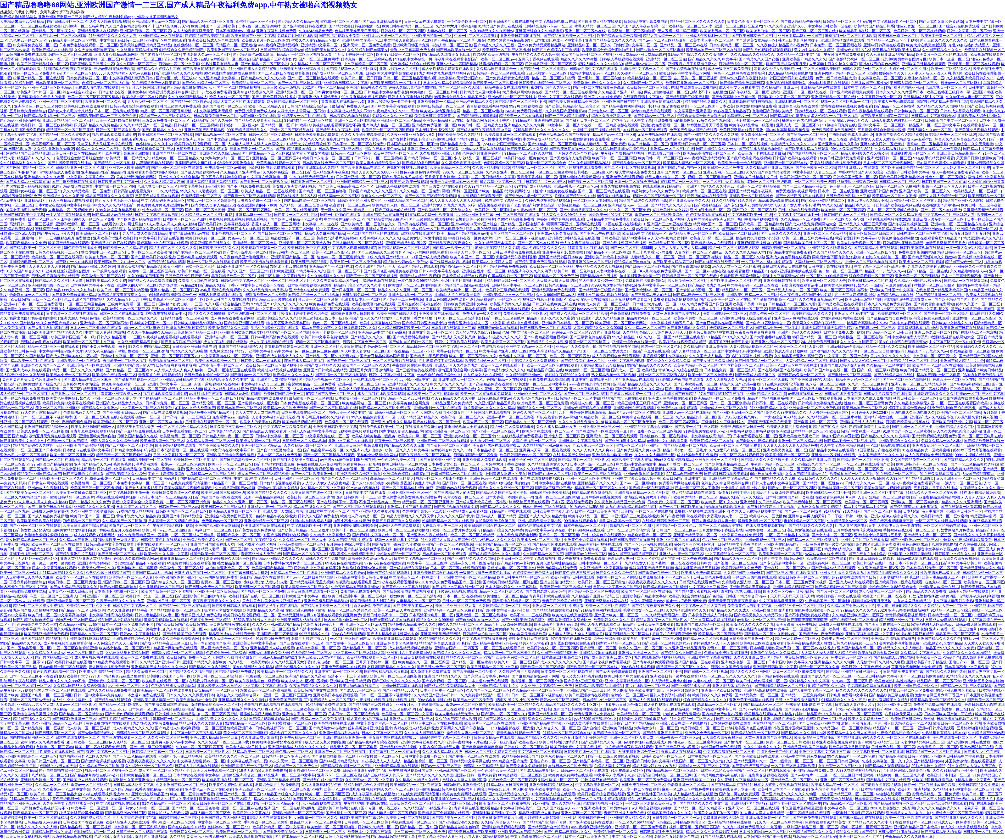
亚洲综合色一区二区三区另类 (38, 106)
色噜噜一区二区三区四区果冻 (152, 271)
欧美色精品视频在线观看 (302, 422)
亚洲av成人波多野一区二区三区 (938, 219)
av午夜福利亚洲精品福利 (278, 45)
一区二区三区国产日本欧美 (712, 106)
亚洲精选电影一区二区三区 (31, 262)
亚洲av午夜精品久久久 (474, 101)
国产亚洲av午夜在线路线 (600, 233)
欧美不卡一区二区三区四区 (614, 158)
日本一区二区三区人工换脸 (50, 219)
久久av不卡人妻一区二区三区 (969, 97)
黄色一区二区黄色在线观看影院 (740, 73)
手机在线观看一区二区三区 (375, 379)
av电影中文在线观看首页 (667, 441)
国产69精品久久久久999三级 (745, 229)
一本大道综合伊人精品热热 (783, 417)
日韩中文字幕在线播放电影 (157, 214)
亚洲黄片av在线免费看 (602, 97)
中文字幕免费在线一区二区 (35, 45)
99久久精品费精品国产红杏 (311, 177)
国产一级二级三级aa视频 (877, 370)
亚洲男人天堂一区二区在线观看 (545, 450)
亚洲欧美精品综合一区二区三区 (68, 120)
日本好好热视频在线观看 (509, 309)
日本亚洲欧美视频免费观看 (852, 92)
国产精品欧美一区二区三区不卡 (35, 247)
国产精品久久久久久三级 (494, 45)
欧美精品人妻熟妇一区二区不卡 (689, 163)
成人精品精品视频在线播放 (790, 73)
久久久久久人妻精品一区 (654, 455)
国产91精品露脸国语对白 (296, 149)
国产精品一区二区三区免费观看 (385, 408)
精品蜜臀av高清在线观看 (778, 200)
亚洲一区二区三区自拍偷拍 (161, 422)
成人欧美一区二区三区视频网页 (432, 393)
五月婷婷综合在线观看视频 (489, 412)
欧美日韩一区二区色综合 (574, 271)
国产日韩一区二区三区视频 (647, 266)
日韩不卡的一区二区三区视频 (378, 158)
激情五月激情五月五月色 (970, 233)
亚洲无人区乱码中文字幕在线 (312, 431)
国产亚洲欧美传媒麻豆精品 (74, 295)
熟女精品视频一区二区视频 (972, 351)
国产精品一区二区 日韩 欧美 (284, 125)
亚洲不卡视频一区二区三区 (334, 332)
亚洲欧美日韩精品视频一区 (958, 153)
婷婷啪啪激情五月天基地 (869, 426)
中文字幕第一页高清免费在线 (287, 426)
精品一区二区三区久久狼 (744, 257)
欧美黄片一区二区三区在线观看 (942, 54)
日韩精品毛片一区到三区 (546, 182)
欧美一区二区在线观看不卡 (502, 365)
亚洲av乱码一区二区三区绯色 (362, 384)
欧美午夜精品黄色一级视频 (751, 125)
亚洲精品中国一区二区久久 (589, 45)
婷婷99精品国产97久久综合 (861, 172)
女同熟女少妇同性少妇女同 (443, 412)
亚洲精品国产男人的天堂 (134, 365)
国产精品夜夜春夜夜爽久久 (450, 243)
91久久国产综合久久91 (24, 271)
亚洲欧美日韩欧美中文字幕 (606, 257)
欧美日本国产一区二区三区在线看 (713, 50)
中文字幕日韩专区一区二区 (895, 21)
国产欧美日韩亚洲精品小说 (901, 177)
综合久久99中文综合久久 (786, 412)
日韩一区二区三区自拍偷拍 (118, 130)
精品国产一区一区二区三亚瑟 (70, 130)
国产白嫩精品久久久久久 (162, 130)
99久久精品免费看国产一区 (373, 417)
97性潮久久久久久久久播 (613, 229)
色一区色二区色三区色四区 (317, 351)
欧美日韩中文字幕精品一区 (644, 233)
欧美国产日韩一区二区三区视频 (587, 54)
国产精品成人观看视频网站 (761, 149)
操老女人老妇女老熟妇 (310, 153)
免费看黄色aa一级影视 (230, 417)
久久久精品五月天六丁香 (895, 149)
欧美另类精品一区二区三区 (395, 153)
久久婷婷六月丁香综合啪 (456, 26)
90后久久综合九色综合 (715, 120)
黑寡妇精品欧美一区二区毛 (233, 276)
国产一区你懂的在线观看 (340, 214)
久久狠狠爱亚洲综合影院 (440, 153)
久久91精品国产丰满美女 (367, 50)
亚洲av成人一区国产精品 (456, 64)
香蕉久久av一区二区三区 (382, 196)
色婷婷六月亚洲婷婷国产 (482, 153)
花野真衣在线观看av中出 (801, 285)
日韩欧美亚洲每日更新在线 (187, 276)
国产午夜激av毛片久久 (55, 233)
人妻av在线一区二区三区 (447, 31)
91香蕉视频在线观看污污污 (480, 196)
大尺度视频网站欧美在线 (522, 92)
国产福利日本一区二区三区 (588, 120)
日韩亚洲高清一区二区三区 (396, 412)
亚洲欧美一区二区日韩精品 (917, 276)
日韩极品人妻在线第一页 (820, 389)
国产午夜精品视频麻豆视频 (546, 337)
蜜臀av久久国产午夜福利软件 (743, 78)
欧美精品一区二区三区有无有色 (630, 422)
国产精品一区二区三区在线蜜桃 (570, 92)
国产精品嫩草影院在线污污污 (191, 87)
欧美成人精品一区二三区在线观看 (269, 191)
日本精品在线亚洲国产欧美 (422, 233)
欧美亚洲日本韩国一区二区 (39, 92)
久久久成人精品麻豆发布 (164, 182)
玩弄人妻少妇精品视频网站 (116, 54)
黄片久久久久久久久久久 (890, 356)
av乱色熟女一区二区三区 (547, 73)
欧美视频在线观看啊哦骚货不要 (334, 125)
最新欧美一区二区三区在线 (954, 379)
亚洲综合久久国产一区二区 (42, 365)
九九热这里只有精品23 (177, 285)
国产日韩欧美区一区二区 (67, 21)
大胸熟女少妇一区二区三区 (227, 158)
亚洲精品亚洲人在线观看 (97, 31)
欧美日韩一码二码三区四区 (660, 158)
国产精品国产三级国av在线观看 (463, 285)
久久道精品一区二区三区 (146, 389)
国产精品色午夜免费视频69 (505, 266)
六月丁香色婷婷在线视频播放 (582, 412)
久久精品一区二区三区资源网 (303, 205)
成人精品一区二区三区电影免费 (437, 229)
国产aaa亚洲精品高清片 (382, 21)
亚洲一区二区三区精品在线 (292, 130)
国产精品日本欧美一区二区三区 (569, 35)
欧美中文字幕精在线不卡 (380, 323)
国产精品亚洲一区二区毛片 (777, 328)
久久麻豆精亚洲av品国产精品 (890, 54)
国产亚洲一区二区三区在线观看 (177, 167)
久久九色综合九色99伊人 (533, 398)
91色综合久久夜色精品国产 (182, 50)
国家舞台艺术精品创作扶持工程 (942, 101)
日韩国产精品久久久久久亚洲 (373, 191)
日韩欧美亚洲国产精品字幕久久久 (297, 271)
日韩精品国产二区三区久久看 (792, 304)
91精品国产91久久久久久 (727, 337)
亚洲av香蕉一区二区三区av (576, 186)
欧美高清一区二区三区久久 (462, 417)
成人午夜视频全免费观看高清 (955, 172)
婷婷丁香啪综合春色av (906, 408)
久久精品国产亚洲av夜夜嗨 (705, 346)
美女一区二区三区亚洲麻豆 (57, 408)
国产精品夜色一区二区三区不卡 (520, 101)
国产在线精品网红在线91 (894, 375)
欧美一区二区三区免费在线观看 (552, 365)
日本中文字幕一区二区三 (864, 87)
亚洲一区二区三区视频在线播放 (871, 262)
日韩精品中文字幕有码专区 (933, 116)
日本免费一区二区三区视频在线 (835, 45)
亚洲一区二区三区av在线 (585, 31)
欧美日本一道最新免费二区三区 (148, 149)
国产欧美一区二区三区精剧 (495, 83)
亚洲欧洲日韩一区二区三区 (889, 158)
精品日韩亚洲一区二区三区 (959, 252)
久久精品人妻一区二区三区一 (210, 441)
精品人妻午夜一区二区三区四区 (211, 398)
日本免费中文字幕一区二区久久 (235, 426)
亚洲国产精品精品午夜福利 (750, 191)
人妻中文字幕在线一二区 (616, 271)
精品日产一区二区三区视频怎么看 (304, 54)
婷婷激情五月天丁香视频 (707, 125)
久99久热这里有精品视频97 (509, 40)
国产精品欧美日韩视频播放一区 (354, 26)
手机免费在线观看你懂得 (549, 379)
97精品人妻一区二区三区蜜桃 (73, 40)
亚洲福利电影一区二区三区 (796, 101)
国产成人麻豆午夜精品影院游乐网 (483, 130)
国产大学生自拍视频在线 (48, 328)
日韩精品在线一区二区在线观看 (820, 111)
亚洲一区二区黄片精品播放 (758, 186)
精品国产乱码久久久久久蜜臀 (109, 196)
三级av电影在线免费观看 (114, 68)
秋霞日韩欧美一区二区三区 (915, 398)
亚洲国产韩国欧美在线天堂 (769, 422)
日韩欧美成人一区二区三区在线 (93, 139)
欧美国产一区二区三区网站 (959, 412)
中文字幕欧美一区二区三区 (366, 64)
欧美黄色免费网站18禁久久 (846, 285)
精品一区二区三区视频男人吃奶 (734, 247)
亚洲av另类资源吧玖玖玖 (760, 205)
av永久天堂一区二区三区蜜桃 (736, 266)
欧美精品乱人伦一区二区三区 (396, 205)
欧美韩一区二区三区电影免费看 (735, 445)
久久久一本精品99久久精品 (149, 332)
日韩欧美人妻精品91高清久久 (198, 323)
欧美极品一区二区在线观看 (144, 97)
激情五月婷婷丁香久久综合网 (304, 313)
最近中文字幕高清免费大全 (412, 50)
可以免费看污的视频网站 (674, 120)
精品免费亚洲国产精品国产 (211, 412)
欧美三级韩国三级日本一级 (948, 92)
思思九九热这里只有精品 (186, 328)
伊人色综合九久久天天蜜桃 (971, 144)
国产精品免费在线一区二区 (583, 361)
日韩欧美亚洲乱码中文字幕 (848, 196)
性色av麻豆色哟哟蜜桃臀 (420, 172)
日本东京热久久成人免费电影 (867, 398)
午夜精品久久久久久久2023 (793, 144)
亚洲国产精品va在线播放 (382, 214)
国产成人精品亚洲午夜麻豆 (327, 172)
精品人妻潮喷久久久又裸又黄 (864, 153)
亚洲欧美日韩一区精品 (435, 101)
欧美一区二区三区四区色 (570, 356)
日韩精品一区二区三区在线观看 (498, 73)
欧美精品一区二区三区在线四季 (57, 257)
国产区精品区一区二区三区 (161, 398)
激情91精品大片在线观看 (651, 111)
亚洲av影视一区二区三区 (399, 68)
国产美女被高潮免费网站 (713, 361)
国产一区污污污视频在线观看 (799, 196)
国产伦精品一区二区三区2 (126, 370)
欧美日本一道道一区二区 (898, 35)
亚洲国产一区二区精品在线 (805, 92)
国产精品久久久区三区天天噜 (862, 224)
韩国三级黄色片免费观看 (180, 106)
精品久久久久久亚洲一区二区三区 (406, 290)
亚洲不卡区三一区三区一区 (601, 426)
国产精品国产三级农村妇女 (274, 59)
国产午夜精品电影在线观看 (870, 111)
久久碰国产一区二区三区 (637, 73)
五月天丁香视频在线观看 (538, 59)
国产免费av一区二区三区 (654, 116)
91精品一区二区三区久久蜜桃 (528, 153)
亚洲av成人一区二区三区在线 (723, 408)
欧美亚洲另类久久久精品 (510, 304)
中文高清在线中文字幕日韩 (232, 450)
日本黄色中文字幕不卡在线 (92, 285)
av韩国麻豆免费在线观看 (26, 54)
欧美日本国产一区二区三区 (472, 257)
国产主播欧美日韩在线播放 (274, 97)
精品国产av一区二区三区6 (614, 134)
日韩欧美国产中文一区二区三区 (951, 120)
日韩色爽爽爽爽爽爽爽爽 (176, 365)
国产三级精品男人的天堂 (651, 295)
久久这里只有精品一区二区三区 (735, 450)
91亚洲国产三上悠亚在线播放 (667, 224)
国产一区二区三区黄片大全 (605, 351)
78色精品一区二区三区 (842, 229)
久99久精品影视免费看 (515, 219)
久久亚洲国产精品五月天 (375, 266)
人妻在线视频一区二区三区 (534, 441)
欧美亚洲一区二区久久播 (105, 101)
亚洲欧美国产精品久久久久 (804, 59)
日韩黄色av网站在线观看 (497, 328)
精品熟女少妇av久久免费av (405, 262)
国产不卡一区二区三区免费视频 (372, 276)
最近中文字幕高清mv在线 (783, 276)
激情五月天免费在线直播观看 (52, 436)
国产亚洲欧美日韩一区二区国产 (738, 412)
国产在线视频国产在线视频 (624, 243)
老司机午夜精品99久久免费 (497, 247)
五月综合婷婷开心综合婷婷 (420, 304)
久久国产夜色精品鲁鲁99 (125, 26)
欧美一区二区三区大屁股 (768, 379)
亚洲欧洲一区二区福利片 (83, 26)
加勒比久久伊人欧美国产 (774, 68)
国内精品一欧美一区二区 (452, 247)
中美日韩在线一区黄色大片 (526, 158)
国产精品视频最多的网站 (619, 346)
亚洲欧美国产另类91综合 (745, 304)
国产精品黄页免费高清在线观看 (540, 262)
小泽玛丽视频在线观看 (154, 163)
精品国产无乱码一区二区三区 (510, 280)
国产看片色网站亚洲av (904, 87)
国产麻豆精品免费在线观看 (138, 431)
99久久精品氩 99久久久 (176, 191)
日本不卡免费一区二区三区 (167, 403)
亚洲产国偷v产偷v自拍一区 (679, 167)
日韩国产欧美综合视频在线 (898, 205)
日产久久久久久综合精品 (179, 177)
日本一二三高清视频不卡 (961, 276)
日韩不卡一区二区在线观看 (774, 403)
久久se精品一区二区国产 (644, 328)
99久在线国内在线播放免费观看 (230, 73)
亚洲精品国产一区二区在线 (331, 266)
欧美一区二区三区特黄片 (589, 342)
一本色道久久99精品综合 (418, 280)
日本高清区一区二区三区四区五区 (176, 299)
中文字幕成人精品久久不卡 (349, 111)
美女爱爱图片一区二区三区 (884, 309)
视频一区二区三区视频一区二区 (846, 101)
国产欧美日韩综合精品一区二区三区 (910, 167)
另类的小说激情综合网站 (377, 455)
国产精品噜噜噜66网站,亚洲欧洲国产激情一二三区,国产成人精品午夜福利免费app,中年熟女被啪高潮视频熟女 (179, 5)
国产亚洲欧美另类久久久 (689, 200)
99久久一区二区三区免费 (463, 172)
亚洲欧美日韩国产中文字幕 (892, 290)
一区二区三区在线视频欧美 (39, 26)
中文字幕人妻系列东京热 (105, 332)
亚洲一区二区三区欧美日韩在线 (336, 346)
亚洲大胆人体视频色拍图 (80, 318)
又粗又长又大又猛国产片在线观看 (105, 144)
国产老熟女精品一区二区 (161, 54)
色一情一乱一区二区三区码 (852, 186)
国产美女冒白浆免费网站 (934, 304)
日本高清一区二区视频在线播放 (71, 313)
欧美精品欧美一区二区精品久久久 (131, 318)
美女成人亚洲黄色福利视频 (294, 186)
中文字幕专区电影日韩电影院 (352, 247)
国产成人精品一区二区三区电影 (338, 73)
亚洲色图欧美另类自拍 (97, 436)
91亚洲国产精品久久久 (768, 408)
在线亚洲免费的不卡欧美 (257, 205)
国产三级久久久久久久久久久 (944, 40)
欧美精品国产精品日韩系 (874, 26)
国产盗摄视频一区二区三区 (816, 422)
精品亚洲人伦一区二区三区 (858, 379)
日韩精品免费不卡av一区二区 (548, 26)
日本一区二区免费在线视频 (116, 111)
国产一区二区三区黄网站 (318, 59)
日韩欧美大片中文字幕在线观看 (391, 73)
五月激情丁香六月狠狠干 (416, 318)
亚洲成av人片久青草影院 (557, 233)
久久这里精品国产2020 (491, 167)
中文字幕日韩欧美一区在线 (830, 26)
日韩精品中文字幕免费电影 (646, 21)
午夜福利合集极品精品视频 (623, 153)
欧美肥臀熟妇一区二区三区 (900, 313)
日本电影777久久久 (360, 328)
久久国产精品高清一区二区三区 (55, 389)
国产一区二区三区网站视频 (300, 83)
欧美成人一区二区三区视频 (921, 262)
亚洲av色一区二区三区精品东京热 (959, 224)
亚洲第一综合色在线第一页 (634, 342)
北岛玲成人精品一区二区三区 (386, 125)
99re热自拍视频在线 (525, 106)
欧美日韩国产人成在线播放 (511, 21)
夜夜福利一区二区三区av (349, 205)
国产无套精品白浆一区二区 (693, 351)
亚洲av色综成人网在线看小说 (449, 299)
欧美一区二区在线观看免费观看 (486, 393)
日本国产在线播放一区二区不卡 (412, 144)
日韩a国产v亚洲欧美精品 (903, 243)
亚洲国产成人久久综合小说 (932, 417)
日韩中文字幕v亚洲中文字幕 (392, 375)
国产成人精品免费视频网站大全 (810, 224)
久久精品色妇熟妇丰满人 (728, 139)
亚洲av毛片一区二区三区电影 (24, 455)
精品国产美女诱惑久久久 (325, 50)
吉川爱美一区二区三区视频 (695, 78)
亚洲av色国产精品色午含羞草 (587, 408)
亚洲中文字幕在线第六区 (592, 379)
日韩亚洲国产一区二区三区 (313, 182)
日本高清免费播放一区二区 (216, 116)
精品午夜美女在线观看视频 (507, 87)
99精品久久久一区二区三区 (98, 149)
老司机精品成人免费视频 (59, 172)
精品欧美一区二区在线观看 (521, 116)
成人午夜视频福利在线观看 (271, 342)
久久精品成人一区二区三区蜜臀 (316, 64)
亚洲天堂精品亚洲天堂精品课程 (640, 54)
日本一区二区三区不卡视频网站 (888, 163)
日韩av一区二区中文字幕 (179, 64)
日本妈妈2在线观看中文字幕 (58, 205)
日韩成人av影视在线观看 (40, 342)
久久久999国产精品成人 (187, 97)
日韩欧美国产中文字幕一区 (120, 182)
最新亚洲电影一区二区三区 (725, 313)
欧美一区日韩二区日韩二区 (871, 233)
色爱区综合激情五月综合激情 (80, 158)
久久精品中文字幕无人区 (914, 403)
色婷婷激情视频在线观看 (706, 214)
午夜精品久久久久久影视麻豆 (599, 266)
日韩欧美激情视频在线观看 (922, 247)
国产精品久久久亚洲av (99, 408)
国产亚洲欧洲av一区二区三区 (649, 290)
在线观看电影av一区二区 (983, 125)
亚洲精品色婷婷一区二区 (571, 229)
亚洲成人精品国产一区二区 (406, 200)
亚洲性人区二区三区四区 (564, 436)
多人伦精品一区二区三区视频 (834, 116)
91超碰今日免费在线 (839, 125)
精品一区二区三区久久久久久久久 (697, 21)
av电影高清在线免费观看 (220, 290)
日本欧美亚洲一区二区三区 (58, 83)
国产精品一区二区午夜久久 (53, 31)
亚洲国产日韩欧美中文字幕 (908, 172)
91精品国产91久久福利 (828, 426)
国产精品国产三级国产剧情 (688, 97)
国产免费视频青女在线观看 (507, 78)
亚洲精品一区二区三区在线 (672, 149)
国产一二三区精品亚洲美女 (567, 116)
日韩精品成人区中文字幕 (480, 92)
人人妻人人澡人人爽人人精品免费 (790, 445)
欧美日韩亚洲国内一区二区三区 (692, 83)
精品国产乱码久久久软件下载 (643, 200)
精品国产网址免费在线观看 (624, 398)
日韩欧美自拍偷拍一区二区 (206, 375)
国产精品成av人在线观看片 (713, 243)
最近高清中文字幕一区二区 (502, 182)
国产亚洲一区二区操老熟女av (264, 182)
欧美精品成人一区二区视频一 (977, 191)
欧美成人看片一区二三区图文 (265, 40)
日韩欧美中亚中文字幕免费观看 (201, 149)
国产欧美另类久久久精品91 (460, 134)
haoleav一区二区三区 (594, 309)
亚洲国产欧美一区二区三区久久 (925, 191)
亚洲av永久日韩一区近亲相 (882, 144)
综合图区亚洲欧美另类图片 (288, 323)
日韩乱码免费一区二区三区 (364, 295)
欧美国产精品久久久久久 (812, 313)
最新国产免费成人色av (350, 106)
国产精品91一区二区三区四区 (914, 361)
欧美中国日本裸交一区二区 (217, 361)
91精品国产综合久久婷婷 (212, 120)
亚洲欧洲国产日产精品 (620, 101)
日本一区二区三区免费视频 (40, 304)
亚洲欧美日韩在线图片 (781, 280)
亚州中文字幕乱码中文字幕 (271, 351)
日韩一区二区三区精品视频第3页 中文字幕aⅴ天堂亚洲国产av (433, 78)
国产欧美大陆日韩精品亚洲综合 (574, 101)
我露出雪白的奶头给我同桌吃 (33, 318)
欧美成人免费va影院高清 (894, 101)
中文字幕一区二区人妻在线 (570, 125)
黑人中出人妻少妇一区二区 (601, 280)
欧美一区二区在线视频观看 (297, 210)
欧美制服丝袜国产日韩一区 (93, 426)
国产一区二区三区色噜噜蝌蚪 (906, 379)
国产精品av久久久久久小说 (263, 78)
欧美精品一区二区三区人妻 (690, 26)
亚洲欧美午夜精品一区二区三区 (752, 295)
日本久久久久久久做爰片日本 (900, 92)
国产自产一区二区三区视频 (349, 361)
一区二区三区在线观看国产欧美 (962, 403)
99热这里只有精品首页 (731, 111)
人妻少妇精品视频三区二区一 (753, 346)
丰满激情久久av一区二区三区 (207, 54)
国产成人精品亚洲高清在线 (28, 182)
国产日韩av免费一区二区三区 (801, 375)
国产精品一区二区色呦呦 (894, 106)
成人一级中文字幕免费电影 (730, 68)
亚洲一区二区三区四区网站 (249, 210)
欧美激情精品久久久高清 (228, 328)
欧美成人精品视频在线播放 (279, 370)
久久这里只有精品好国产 (137, 50)
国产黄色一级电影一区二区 (245, 252)
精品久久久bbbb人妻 (185, 389)
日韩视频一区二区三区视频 (196, 125)
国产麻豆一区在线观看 (73, 262)
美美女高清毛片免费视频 (26, 210)
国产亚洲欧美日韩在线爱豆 (305, 26)
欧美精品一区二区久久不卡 (894, 196)
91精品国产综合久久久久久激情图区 (698, 54)
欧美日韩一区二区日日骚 (361, 78)
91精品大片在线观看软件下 (308, 144)
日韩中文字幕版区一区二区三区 (178, 455)
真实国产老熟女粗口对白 (195, 163)
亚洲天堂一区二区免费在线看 (367, 45)
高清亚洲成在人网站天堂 (318, 97)
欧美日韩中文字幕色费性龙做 (324, 337)
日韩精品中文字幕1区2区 (928, 309)
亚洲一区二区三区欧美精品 (50, 87)
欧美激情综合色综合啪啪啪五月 (608, 50)
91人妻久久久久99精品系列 (564, 214)
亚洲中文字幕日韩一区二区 (430, 332)
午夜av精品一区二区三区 (537, 210)
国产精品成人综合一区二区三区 (792, 290)
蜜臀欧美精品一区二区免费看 (312, 384)
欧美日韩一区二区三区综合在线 (652, 87)
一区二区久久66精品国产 (826, 276)
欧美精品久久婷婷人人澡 (492, 262)
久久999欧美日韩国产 (145, 276)
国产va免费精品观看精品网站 (541, 45)
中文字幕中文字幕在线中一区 (90, 177)
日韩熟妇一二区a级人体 (239, 125)
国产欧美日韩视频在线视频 (204, 68)
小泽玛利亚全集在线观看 (667, 106)
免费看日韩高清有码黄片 (434, 116)
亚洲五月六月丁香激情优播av (692, 64)
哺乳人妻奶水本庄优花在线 (186, 59)
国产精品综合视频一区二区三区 (325, 379)
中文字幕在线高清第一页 (267, 177)
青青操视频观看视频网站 (487, 106)
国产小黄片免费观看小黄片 (104, 346)
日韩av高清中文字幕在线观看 (593, 68)
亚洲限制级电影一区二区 (48, 285)
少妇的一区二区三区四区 (909, 68)
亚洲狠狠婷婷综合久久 (886, 73)
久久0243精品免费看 (316, 31)
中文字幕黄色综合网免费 (409, 403)
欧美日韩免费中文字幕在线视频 (68, 403)
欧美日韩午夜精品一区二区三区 (407, 26)
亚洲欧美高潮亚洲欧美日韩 (115, 238)
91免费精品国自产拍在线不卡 (951, 408)
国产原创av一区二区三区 (460, 266)
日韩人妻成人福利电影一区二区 (897, 120)
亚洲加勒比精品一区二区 (710, 210)
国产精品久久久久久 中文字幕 (712, 59)
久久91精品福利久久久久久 (23, 163)
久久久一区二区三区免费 (868, 384)
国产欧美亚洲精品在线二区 (362, 167)
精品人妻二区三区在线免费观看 (239, 101)
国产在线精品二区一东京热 (939, 149)
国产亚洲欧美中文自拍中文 (22, 441)
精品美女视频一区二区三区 (649, 318)
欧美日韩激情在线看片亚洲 (741, 130)
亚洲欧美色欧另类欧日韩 (799, 436)
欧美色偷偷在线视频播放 (898, 238)
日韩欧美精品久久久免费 (106, 280)
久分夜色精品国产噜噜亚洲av (244, 257)
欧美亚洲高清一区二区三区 (447, 431)
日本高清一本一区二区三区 (220, 365)
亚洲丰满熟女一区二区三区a (461, 379)
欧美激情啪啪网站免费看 (756, 106)
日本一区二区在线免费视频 (636, 182)
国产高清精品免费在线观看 (876, 247)
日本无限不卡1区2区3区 (434, 130)
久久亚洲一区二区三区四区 (499, 389)
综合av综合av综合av (80, 92)
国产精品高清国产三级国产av (793, 309)
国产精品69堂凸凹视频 (420, 163)
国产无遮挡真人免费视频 (570, 158)
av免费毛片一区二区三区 (656, 229)
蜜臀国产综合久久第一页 (551, 87)
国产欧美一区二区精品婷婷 (761, 224)
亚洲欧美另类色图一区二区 (785, 450)
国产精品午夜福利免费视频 (623, 106)
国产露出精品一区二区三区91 (266, 153)
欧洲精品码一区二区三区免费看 (719, 398)
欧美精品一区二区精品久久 (128, 158)
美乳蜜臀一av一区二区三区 (758, 120)
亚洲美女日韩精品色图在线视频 (573, 238)
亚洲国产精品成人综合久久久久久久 (642, 384)
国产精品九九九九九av (706, 285)
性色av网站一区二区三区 (289, 252)
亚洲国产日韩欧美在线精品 (325, 370)
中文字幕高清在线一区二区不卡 (227, 356)
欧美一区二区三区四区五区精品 (94, 97)
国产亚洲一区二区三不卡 (912, 426)
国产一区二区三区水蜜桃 (205, 210)
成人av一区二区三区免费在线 (451, 389)
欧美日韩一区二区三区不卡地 (506, 50)
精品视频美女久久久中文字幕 (230, 379)
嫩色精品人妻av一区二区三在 (692, 233)
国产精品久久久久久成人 (293, 375)
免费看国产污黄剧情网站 (740, 276)
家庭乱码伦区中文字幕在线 (665, 356)
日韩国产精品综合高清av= (281, 50)
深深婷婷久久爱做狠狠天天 (150, 229)
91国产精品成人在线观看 (72, 186)
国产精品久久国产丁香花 (218, 285)
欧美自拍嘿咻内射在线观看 (373, 304)
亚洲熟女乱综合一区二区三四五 (938, 445)
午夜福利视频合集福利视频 (752, 431)
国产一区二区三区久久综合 (461, 87)
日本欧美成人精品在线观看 (464, 276)
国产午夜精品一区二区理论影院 (459, 40)
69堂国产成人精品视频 (532, 186)
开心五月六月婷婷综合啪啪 (143, 87)
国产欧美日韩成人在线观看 (238, 229)
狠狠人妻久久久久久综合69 (600, 64)
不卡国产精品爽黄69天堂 (168, 26)
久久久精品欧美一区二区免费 (87, 191)
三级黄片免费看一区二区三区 (165, 120)
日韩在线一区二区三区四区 (403, 31)
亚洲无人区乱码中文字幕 (854, 313)
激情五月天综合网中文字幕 (460, 370)
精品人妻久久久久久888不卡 (374, 172)
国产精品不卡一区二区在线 (608, 252)
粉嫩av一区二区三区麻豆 (961, 83)
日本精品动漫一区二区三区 (495, 450)
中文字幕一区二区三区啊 (115, 186)
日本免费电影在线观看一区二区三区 (88, 45)
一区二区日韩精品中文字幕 (493, 177)
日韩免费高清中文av (494, 398)
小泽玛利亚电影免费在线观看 (271, 167)
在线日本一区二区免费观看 (645, 130)
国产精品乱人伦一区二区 (460, 144)
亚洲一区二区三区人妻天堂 (115, 398)
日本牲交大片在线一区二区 (655, 304)
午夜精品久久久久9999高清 (395, 111)
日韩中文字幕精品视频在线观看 (603, 295)
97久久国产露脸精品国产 (40, 412)
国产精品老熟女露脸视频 (477, 116)
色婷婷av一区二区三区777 (573, 332)
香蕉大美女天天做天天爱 (870, 139)
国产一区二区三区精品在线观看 (313, 78)
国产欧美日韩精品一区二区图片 (395, 83)
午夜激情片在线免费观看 (844, 54)
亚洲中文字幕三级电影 (626, 361)
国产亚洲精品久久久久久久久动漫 (710, 134)
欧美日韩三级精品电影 (309, 262)
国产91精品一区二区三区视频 (552, 144)
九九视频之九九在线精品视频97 (445, 73)
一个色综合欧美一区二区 (467, 21)
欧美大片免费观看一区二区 (859, 243)
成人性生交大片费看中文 (739, 87)
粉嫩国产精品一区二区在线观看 (38, 78)
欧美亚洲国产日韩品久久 (210, 243)
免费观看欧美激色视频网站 (834, 130)
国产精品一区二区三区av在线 (683, 45)
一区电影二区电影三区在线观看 (229, 370)
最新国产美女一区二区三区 (224, 106)
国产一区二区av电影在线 (705, 271)
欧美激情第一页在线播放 (588, 299)
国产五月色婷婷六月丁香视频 (556, 50)
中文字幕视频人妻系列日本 (131, 78)
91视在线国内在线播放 (622, 224)
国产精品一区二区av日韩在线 (405, 398)
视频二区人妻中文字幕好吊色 (281, 276)
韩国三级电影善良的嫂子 (798, 40)
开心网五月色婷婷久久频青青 (941, 163)
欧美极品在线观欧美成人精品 (896, 50)
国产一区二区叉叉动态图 (843, 219)
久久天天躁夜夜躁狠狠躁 (110, 21)
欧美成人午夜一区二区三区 (592, 403)
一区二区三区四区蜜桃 (553, 172)
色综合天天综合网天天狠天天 (701, 116)
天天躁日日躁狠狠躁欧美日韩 (980, 158)
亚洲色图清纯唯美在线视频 (395, 271)
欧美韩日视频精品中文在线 (711, 332)
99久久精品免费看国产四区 (701, 304)
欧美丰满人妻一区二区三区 (712, 40)
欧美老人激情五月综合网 (440, 111)
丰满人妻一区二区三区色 (452, 45)
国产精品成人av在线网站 (112, 214)
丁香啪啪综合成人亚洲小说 (851, 134)
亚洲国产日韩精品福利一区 (46, 426)
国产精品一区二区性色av (191, 101)
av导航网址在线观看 (109, 271)
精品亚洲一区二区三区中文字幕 (935, 125)
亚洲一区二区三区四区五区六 (738, 26)
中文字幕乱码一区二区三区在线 (753, 285)
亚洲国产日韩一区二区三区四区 (145, 31)
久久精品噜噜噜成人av (968, 271)
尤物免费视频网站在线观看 (659, 134)
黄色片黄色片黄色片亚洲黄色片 (163, 205)
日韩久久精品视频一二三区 (57, 252)
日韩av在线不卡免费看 (842, 393)
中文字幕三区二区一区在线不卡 (954, 342)
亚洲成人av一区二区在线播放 (686, 412)
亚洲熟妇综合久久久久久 (933, 393)
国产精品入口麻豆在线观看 (113, 243)
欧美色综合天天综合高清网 (619, 35)
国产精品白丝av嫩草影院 (254, 54)
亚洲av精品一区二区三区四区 (174, 290)
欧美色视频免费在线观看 (329, 304)
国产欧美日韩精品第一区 (883, 229)
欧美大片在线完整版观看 (926, 45)
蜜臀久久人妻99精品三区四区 (315, 40)
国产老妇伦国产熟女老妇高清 (531, 205)
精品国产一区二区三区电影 (288, 332)
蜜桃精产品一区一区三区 (256, 21)
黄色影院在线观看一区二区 (124, 384)
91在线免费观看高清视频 (782, 384)
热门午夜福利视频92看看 (758, 219)
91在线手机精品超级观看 (933, 158)
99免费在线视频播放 (613, 196)
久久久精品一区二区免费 (419, 191)
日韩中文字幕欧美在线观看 (457, 342)
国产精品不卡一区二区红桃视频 (314, 295)
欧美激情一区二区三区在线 (704, 191)
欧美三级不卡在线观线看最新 (761, 153)
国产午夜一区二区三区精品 (272, 139)
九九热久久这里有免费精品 (930, 266)
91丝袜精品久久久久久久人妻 (112, 35)
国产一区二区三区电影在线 (96, 417)
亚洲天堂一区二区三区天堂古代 (304, 243)
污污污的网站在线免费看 (707, 196)
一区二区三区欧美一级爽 (815, 182)
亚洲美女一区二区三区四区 (685, 403)
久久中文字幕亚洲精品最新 (842, 445)
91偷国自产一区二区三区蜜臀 (308, 120)
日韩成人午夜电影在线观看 (410, 97)
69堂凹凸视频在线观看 (486, 205)
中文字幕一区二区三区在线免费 (146, 408)
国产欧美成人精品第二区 (673, 262)
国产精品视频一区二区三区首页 (351, 68)
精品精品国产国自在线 (632, 262)
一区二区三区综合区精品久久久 (182, 426)
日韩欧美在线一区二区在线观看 (922, 389)
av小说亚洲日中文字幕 (474, 214)
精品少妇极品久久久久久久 (543, 247)
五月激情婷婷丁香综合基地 (441, 361)
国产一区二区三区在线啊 (504, 318)
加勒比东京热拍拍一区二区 (884, 257)
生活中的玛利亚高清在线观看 (275, 328)
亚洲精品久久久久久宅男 (524, 125)
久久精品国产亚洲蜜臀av (565, 111)
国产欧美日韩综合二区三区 (754, 35)
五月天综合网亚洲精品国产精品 (145, 45)
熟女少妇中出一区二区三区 (103, 252)
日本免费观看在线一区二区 (303, 412)
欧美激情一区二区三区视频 (587, 370)
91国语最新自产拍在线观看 (877, 450)
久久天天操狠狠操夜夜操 (94, 50)
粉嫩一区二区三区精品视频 (335, 323)
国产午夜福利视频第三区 (908, 224)
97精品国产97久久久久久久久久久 (542, 130)
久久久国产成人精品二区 (709, 356)
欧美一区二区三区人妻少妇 (801, 346)
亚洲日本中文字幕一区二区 (266, 309)
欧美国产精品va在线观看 (52, 50)
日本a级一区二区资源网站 (259, 26)
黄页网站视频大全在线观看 (466, 426)
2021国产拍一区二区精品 (323, 87)
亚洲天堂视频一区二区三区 (410, 295)
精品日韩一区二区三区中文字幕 (432, 346)
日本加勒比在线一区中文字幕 (558, 40)
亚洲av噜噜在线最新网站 (579, 177)
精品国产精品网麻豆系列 (468, 233)
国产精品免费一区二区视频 (685, 445)
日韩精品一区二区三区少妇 (578, 398)
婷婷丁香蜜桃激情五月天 (786, 64)
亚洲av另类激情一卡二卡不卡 (391, 101)
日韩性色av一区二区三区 (608, 111)
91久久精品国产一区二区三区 (41, 139)
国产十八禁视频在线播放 (686, 68)
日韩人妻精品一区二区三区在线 (357, 243)
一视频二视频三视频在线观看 (597, 130)
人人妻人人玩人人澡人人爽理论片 (934, 73)
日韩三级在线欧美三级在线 (554, 304)
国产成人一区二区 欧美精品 (633, 370)
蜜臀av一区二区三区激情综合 (211, 200)
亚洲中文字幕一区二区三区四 (882, 125)
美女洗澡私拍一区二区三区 (762, 134)
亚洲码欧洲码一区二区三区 (77, 224)
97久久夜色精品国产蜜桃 (105, 351)
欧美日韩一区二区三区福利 (98, 233)
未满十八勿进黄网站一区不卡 (301, 111)
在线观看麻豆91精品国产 (663, 186)
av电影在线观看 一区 (805, 393)
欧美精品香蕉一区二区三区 (254, 83)
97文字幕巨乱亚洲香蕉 (692, 111)
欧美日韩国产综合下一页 (284, 393)
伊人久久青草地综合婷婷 (580, 243)
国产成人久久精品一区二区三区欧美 (578, 313)
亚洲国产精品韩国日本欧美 (560, 257)
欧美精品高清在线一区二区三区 (865, 31)
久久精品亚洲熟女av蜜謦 (54, 149)
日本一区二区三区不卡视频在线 (520, 238)
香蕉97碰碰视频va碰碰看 (407, 167)
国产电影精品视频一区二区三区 (854, 59)
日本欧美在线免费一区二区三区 (328, 163)
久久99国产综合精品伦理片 (768, 172)
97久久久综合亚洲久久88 (785, 26)
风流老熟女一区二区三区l (945, 87)
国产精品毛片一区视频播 (114, 163)
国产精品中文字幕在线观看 (831, 450)
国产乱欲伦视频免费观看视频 (767, 50)
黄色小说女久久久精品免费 (668, 361)
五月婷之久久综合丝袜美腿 (577, 153)
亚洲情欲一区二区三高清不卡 (104, 323)
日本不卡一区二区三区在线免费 (637, 139)
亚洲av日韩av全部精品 (845, 346)
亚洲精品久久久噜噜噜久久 (830, 247)
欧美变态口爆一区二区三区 (768, 31)
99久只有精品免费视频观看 (363, 97)
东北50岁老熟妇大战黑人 (969, 45)
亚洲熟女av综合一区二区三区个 (35, 191)
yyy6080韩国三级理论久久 (504, 144)
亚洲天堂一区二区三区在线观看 (973, 64)
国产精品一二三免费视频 (403, 299)
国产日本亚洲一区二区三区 (354, 290)
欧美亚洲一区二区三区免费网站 (621, 323)
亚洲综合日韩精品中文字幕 (346, 83)
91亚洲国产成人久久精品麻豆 (101, 229)
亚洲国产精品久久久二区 (955, 426)
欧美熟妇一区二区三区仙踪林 (434, 92)
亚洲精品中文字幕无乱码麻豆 (648, 426)
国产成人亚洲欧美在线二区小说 (72, 356)
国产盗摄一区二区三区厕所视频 (249, 196)
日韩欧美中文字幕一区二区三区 (783, 97)
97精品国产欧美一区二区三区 (330, 393)
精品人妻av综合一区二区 (663, 35)
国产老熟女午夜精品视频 (756, 441)
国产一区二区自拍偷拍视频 (239, 87)
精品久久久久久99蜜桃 (579, 59)
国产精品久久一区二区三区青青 (207, 21)
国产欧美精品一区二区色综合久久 (444, 210)
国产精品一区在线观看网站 (966, 280)
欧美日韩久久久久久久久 (976, 346)
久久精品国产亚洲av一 (779, 87)
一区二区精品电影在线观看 (617, 125)
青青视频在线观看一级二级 (286, 346)
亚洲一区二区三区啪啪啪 (354, 120)
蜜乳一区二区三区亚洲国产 (638, 445)
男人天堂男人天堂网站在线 (257, 412)
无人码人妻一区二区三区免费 (966, 167)
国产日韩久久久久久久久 (781, 233)
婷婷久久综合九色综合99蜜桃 (412, 87)
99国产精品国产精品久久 (247, 130)
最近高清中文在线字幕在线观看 (162, 243)
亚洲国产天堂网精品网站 (276, 379)
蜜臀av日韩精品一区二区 (457, 351)
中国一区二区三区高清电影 (476, 35)
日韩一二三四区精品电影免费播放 (63, 238)
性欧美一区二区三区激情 (318, 299)
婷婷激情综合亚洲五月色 (184, 139)
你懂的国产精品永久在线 (575, 196)
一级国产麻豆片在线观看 (891, 285)
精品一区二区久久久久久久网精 (77, 370)
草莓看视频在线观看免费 (839, 309)
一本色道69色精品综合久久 (439, 375)
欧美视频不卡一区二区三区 (53, 144)
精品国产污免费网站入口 (513, 191)
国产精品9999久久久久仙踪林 (70, 290)
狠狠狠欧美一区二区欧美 (265, 295)
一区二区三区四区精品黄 (85, 304)
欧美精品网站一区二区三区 (487, 361)
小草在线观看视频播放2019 (887, 219)
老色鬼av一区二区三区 (27, 40)
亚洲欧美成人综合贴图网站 (979, 116)
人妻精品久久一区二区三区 (652, 257)
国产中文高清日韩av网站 (227, 139)
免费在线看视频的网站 (916, 252)
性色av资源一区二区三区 (916, 26)
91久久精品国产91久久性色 (733, 200)
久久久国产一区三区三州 (136, 64)
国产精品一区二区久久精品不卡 (895, 214)
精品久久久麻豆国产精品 (325, 233)
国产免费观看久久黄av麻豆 (638, 450)
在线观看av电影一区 (664, 153)
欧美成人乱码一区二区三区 (258, 441)
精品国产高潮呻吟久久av (867, 323)
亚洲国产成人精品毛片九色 (962, 361)
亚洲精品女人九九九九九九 (444, 205)
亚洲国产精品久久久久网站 (800, 332)
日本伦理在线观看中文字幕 (453, 328)
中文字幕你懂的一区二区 (344, 219)
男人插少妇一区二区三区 (148, 101)
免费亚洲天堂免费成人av (254, 111)
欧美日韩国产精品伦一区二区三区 (928, 370)
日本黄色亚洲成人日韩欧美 (353, 313)
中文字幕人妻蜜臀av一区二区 (408, 40)
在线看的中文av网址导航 (122, 224)
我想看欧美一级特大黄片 (475, 219)
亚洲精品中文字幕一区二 (362, 40)
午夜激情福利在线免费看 (589, 139)
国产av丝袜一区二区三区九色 (129, 445)
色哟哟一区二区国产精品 (67, 441)
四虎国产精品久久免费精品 (96, 125)
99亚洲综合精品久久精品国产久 (460, 97)
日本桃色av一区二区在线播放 (664, 436)
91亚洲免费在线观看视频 (622, 177)
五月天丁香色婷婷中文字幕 (447, 177)
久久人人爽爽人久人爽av (726, 379)
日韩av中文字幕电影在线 (439, 271)
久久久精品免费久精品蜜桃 (265, 290)
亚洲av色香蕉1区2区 (853, 50)
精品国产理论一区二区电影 (939, 375)
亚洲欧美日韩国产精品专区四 (454, 139)
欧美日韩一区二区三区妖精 (551, 266)
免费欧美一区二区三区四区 (525, 313)
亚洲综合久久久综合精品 (219, 153)
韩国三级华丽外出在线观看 (791, 78)
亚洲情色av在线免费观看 (309, 290)
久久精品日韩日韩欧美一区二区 (403, 328)
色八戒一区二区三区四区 (825, 384)
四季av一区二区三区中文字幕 (980, 393)
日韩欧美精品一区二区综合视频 (975, 389)
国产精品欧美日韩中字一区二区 (809, 243)
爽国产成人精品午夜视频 (420, 276)
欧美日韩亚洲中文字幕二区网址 (685, 73)
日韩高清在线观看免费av (134, 191)
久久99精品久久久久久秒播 (453, 398)
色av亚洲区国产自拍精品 (84, 299)
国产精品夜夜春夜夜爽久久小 (122, 295)
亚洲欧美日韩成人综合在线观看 (213, 40)
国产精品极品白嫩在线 (895, 295)
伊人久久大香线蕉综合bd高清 (957, 431)
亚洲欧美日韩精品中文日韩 (756, 177)
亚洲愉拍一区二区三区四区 (974, 318)
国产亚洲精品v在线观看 (634, 379)
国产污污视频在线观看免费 (580, 167)
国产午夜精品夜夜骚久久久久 (583, 210)
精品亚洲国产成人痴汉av (103, 389)
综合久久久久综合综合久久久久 (961, 139)
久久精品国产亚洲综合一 (497, 68)
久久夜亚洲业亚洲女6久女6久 (411, 134)
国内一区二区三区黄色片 (144, 328)
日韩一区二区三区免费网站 (271, 134)
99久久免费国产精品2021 (852, 149)
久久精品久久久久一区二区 (553, 309)
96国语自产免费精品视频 (983, 375)
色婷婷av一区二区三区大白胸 (106, 83)
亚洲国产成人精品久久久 (320, 365)
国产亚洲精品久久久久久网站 (178, 73)
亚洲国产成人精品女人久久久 (279, 356)
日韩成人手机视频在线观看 (622, 59)
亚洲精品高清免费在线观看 (554, 290)
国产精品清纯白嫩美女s (789, 116)
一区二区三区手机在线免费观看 (766, 262)
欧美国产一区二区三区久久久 (366, 365)
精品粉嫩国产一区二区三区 (715, 224)
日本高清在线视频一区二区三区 (423, 224)
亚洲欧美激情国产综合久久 (39, 384)
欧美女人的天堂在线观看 (359, 389)
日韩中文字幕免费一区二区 (365, 342)
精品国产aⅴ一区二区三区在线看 (634, 412)
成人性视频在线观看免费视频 (381, 393)
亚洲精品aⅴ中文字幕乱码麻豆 (382, 332)
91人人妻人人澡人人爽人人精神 (456, 200)
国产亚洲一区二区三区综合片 (495, 431)
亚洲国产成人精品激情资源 (842, 365)
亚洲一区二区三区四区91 (876, 252)
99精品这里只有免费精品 (452, 403)
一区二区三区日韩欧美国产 (818, 68)
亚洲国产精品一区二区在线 (833, 97)
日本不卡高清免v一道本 (235, 31)
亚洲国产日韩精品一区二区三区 (362, 182)
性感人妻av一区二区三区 (338, 196)
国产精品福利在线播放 (411, 337)
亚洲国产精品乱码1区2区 (406, 243)
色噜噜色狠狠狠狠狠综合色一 (172, 295)
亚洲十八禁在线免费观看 (211, 92)
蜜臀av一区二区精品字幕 (927, 144)
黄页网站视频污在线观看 (983, 210)
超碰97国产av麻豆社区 (840, 436)
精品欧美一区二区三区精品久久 (177, 158)
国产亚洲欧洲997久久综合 (812, 379)
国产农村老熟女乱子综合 (408, 139)
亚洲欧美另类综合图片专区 (905, 59)
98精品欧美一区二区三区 (599, 417)
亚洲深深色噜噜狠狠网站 (786, 83)
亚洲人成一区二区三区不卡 (798, 125)
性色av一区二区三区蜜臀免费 (341, 257)
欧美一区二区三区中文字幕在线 (807, 238)
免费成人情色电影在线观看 (97, 87)
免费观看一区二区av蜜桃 (225, 167)
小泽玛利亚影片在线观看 (828, 83)
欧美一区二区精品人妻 (266, 106)
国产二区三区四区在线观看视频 (284, 73)
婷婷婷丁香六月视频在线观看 (560, 219)
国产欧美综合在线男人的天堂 (41, 97)
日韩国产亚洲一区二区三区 (358, 177)
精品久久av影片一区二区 (699, 229)
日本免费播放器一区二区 (86, 78)
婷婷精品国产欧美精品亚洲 (207, 35)
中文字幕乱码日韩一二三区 (122, 40)
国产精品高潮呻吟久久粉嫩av (932, 257)
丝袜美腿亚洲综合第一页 (857, 182)
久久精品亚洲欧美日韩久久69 (970, 78)
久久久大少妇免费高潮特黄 (363, 134)
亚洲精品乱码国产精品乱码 (103, 172)
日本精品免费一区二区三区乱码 (950, 134)
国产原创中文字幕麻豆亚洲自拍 (124, 153)
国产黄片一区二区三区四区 (296, 214)
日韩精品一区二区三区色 (899, 182)
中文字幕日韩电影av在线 (555, 21)
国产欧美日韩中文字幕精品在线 (223, 224)
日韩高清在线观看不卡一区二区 (211, 422)
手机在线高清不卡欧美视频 (22, 130)
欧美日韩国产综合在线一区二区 (829, 370)
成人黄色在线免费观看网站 (232, 318)
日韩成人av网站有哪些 (243, 393)
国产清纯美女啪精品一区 (756, 40)
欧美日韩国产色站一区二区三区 (525, 455)
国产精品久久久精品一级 (298, 21)
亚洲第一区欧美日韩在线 (129, 167)
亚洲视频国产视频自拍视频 (750, 101)
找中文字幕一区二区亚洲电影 (339, 229)
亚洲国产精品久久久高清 (766, 393)
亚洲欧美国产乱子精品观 (204, 130)
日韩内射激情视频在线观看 (220, 295)
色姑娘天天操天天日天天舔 (357, 31)
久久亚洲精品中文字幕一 (219, 78)
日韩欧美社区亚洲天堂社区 (360, 200)
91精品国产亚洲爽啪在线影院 (539, 120)
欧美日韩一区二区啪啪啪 (494, 210)
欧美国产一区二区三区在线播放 (938, 365)
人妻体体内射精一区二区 (924, 78)
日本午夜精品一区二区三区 (732, 45)
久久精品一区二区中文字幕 (799, 54)
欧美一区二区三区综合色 (546, 163)
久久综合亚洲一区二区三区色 (509, 172)
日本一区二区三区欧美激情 (149, 252)
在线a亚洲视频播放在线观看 (793, 271)
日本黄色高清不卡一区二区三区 (752, 21)
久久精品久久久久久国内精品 (941, 106)
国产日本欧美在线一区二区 (458, 50)
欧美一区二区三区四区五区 (334, 252)
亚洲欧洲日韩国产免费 (411, 45)
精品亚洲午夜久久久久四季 (530, 271)
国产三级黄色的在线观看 (442, 186)
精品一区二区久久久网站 (886, 346)
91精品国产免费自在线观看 (500, 26)
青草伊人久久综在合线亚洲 (680, 370)
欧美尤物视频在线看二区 (631, 299)
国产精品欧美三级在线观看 (274, 299)
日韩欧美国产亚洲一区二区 (855, 177)
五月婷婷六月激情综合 (27, 111)
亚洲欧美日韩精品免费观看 (924, 64)
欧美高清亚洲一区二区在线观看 (511, 134)
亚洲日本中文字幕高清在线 (580, 441)
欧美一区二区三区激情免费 (710, 375)
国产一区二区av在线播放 (940, 210)
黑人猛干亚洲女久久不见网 (22, 375)
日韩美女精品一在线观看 (261, 361)
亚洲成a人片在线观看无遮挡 (457, 295)
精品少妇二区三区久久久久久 (173, 247)
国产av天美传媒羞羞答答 (402, 177)
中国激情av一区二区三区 (141, 59)
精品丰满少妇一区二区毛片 (685, 450)
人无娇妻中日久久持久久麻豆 (833, 64)
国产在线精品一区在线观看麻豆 (602, 431)
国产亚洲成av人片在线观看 (28, 370)
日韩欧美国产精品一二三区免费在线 (107, 116)
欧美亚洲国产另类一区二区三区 (232, 50)
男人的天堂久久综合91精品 (144, 233)
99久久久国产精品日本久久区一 (848, 205)
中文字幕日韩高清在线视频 (161, 238)
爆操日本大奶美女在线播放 (784, 266)
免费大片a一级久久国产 (481, 313)
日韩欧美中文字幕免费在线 (820, 403)
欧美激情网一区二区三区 (180, 436)
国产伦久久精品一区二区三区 (206, 83)
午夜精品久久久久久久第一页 (535, 54)
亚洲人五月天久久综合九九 (456, 365)
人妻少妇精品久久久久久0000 (597, 328)
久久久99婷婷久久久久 (325, 276)
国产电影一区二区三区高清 (590, 182)
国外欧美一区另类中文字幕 (611, 214)
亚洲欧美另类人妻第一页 (366, 139)
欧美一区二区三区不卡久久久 (473, 356)
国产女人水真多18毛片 (801, 205)
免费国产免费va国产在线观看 (693, 130)
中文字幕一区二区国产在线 (846, 356)
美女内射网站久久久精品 (814, 50)
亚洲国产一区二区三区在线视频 (442, 441)
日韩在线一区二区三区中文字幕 (922, 233)
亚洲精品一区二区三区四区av (276, 158)
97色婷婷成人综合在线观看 (412, 64)
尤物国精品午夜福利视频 (516, 257)
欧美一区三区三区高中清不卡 (844, 290)
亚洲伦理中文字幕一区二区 (641, 68)
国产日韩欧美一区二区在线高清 (545, 328)
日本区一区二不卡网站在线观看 (95, 328)
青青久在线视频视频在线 (620, 186)
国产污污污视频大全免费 (339, 35)
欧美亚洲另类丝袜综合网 (168, 92)
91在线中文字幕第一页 (413, 59)
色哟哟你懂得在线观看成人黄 (908, 299)
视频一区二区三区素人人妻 (944, 186)
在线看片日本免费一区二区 (632, 393)
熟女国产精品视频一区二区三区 (293, 101)
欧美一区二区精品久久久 (951, 68)
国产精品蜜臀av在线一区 (323, 450)
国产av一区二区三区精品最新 (663, 40)
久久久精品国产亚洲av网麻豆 (770, 167)
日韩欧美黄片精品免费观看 (465, 309)
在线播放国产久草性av (869, 83)
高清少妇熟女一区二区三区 (365, 309)
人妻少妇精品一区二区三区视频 (812, 361)
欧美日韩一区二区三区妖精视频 (919, 31)
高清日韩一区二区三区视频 (31, 224)
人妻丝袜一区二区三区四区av (699, 252)
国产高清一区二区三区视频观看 (341, 375)
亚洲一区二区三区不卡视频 (61, 101)
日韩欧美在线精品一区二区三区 (545, 83)
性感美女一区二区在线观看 (304, 116)
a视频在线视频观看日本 (357, 431)
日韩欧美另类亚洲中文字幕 (466, 304)
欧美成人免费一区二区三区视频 (604, 304)
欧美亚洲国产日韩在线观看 (962, 328)
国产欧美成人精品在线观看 (600, 21)
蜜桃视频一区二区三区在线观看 (850, 35)
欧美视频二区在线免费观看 (86, 106)
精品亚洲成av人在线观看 (858, 167)
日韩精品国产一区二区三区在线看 (690, 276)
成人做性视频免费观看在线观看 (448, 68)
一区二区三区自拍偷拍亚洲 (882, 351)
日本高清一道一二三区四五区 (186, 417)
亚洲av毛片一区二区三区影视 (512, 97)
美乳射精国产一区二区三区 (512, 233)
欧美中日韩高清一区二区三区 (441, 106)
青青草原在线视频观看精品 (160, 375)
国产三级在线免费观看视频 (431, 219)
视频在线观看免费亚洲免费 (114, 134)
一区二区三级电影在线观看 (517, 214)
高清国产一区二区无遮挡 (236, 45)
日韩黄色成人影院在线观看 (157, 196)
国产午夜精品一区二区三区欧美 (425, 455)
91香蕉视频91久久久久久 (379, 238)
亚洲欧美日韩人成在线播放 (862, 422)
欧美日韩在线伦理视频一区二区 (200, 144)
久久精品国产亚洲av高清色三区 (621, 149)
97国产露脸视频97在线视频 (216, 384)
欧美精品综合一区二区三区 (649, 78)
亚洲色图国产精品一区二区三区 (840, 73)
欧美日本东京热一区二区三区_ (327, 158)
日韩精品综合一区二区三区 (741, 64)
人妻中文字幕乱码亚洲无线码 (711, 219)
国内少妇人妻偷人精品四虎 (213, 205)
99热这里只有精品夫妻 (219, 64)
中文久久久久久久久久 (448, 384)
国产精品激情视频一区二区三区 (49, 116)
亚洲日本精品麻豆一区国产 (800, 35)
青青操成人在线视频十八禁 (343, 101)
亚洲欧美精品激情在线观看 (842, 40)
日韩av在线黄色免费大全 (171, 309)
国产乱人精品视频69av (199, 172)
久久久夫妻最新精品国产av (335, 280)
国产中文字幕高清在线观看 (393, 106)
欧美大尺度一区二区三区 (483, 422)
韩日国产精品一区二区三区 (814, 337)
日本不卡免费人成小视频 (844, 332)
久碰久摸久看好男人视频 (977, 417)
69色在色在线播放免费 (82, 247)
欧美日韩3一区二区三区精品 (931, 346)
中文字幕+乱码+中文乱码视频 (515, 323)
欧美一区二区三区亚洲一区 (72, 455)
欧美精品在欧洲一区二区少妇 (459, 290)
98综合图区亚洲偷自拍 (235, 163)
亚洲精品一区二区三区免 (666, 59)
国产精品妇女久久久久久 (504, 370)
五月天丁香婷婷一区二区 (354, 54)
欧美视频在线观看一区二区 (278, 163)
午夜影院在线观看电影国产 (456, 59)
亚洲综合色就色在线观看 (798, 106)
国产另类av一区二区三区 (806, 134)
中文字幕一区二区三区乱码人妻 (949, 214)
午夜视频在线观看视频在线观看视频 (239, 219)
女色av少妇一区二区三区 (248, 238)
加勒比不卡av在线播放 (708, 92)
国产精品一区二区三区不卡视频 (892, 40)
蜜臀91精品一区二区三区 (594, 26)
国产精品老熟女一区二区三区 (636, 163)
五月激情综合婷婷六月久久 (846, 120)
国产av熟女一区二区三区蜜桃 (660, 50)
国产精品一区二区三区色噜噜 (323, 191)
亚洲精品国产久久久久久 (408, 384)
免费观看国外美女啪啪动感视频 (152, 172)
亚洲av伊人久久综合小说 (867, 200)
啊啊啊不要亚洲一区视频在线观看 (573, 224)
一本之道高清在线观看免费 (68, 214)
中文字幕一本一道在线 (320, 224)
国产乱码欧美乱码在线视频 (749, 158)
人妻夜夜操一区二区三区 (218, 191)
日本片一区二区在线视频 (748, 144)
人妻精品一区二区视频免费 (70, 210)
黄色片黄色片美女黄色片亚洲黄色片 (32, 379)
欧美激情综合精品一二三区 (196, 332)
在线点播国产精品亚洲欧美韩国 (941, 290)
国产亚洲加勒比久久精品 (318, 167)
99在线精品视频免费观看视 (519, 436)
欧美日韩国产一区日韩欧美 (213, 26)
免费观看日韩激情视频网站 (675, 299)
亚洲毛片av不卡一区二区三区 (386, 35)
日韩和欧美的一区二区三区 (916, 111)
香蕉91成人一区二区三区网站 (276, 224)
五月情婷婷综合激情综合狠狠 (881, 130)
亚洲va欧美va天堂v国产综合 (474, 224)
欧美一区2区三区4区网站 (678, 422)
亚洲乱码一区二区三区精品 (399, 120)
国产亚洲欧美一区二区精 (816, 167)
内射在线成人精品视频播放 (28, 186)
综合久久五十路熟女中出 (611, 116)
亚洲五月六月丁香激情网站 (371, 370)
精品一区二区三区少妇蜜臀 (554, 78)
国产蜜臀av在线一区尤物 (258, 403)
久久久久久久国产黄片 (858, 342)
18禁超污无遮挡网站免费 (685, 139)
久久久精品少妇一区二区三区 (308, 445)
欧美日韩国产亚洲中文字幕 (253, 35)
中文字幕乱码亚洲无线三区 (163, 200)
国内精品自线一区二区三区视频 (310, 200)
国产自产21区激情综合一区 (768, 323)
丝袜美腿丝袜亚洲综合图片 (302, 68)
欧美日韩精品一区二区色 (450, 167)
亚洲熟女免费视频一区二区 (434, 125)
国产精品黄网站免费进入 (386, 219)
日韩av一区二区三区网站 (351, 153)
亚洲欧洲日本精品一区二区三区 (567, 323)
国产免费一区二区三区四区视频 (655, 431)
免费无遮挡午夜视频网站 (795, 191)
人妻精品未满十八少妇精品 (22, 21)
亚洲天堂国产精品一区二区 (293, 257)
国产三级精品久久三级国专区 (381, 252)
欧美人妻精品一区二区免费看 (602, 144)
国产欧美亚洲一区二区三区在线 (735, 280)
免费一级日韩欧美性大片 (836, 78)
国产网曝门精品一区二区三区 (29, 167)
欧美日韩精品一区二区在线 (870, 280)
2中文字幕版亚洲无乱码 (213, 111)
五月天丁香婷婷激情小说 (854, 295)
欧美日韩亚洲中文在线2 (306, 247)
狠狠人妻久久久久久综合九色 (114, 441)
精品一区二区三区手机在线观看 (775, 139)
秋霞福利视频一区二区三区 (501, 64)
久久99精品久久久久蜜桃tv (491, 31)
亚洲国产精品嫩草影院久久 (240, 346)
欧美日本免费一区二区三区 (68, 375)
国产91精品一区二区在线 (927, 271)
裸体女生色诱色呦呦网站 (802, 120)
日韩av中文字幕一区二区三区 (124, 356)
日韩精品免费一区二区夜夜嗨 (184, 318)
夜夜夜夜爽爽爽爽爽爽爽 (755, 332)
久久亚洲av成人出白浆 (364, 450)
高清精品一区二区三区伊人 (255, 243)
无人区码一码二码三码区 (677, 31)
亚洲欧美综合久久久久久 (276, 318)
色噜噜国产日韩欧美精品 (772, 111)
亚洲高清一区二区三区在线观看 (433, 149)
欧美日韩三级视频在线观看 (507, 290)
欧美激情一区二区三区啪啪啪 (631, 31)
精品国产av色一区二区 (963, 262)
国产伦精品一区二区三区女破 (264, 64)
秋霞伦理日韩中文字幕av (855, 238)
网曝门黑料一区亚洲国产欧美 (466, 191)
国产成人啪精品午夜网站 (800, 21)
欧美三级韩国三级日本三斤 (639, 403)
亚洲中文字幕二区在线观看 (560, 97)
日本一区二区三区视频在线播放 (892, 210)
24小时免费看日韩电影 (524, 111)
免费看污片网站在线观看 (297, 35)
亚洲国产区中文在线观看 (166, 40)
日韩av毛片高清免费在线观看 (134, 106)
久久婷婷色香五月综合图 (461, 163)
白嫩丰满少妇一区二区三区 (510, 276)
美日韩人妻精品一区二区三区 (914, 83)
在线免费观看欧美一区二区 (381, 426)
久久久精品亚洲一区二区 (695, 417)
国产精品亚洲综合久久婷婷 (93, 266)
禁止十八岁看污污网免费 (652, 252)
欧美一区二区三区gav (498, 59)
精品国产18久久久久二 (35, 158)
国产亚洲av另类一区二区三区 (528, 196)
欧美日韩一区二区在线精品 (74, 153)
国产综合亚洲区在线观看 (244, 323)
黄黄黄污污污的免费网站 (136, 177)
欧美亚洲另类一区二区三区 (590, 262)
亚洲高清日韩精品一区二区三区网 (697, 144)
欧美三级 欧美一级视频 (281, 87)
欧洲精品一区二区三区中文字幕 (915, 200)
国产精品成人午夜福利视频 (338, 130)
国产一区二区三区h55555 (84, 73)
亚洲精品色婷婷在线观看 (821, 87)
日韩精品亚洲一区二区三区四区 (550, 64)
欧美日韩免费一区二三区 (205, 238)
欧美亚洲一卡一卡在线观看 (740, 163)
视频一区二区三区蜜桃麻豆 (710, 177)
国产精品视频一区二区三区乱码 (404, 247)
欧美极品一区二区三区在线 (860, 337)
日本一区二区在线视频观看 (121, 313)
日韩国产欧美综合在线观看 (795, 158)
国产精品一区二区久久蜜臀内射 (64, 134)
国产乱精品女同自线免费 (887, 318)
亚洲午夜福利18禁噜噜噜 (563, 252)
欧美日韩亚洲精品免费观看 (842, 158)
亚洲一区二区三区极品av (261, 445)
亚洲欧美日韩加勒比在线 (520, 35)
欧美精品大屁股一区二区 (669, 243)
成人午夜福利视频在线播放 (225, 342)
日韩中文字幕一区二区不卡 (969, 31)
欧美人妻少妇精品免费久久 (378, 163)
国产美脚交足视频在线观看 (977, 130)
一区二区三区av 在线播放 (724, 182)
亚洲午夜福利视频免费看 (276, 31)
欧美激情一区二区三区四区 (843, 210)
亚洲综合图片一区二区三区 (484, 271)
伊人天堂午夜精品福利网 (667, 238)
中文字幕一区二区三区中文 (935, 356)
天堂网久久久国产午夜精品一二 (347, 210)
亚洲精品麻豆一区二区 (294, 92)
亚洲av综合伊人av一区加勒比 (156, 21)
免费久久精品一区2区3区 (941, 441)
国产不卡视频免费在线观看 (248, 186)
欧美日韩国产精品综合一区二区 (42, 64)
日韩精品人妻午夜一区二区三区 (517, 285)
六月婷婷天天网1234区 (870, 412)
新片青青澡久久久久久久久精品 (489, 408)
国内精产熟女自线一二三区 (180, 304)
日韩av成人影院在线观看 (960, 111)
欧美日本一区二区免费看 (723, 167)
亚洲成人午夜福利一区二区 (708, 35)
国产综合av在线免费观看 (959, 26)
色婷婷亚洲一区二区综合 (230, 59)
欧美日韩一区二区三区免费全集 (355, 262)
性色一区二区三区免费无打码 (37, 73)
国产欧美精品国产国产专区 (716, 205)
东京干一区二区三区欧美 (394, 441)
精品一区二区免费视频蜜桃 (512, 426)
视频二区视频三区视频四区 (544, 299)
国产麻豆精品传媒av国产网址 (720, 323)
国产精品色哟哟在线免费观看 (263, 398)
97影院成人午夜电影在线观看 (67, 68)
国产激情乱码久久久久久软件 (833, 351)
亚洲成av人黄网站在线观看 (483, 149)
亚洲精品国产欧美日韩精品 (980, 370)
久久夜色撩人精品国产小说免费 (782, 45)
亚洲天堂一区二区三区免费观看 (814, 408)
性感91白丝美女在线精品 (555, 191)
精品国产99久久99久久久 (705, 101)
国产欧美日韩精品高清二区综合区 (571, 106)
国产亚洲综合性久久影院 (838, 144)
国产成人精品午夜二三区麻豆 (88, 379)
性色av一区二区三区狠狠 (945, 177)
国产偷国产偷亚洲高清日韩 (742, 83)
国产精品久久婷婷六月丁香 (158, 68)
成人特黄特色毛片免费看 (697, 455)
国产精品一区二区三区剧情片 (543, 68)
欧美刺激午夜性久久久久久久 (597, 83)
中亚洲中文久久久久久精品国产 (109, 205)
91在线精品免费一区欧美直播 (156, 83)
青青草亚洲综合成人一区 (468, 323)
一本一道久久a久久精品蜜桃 (969, 247)
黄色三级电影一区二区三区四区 (253, 313)
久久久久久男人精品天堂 (745, 252)
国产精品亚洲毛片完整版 (20, 120)
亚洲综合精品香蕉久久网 (366, 87)
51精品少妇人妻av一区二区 (592, 73)
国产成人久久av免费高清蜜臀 (152, 280)
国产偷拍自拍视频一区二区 (698, 290)
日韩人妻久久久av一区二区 (930, 130)
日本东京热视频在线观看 (350, 116)
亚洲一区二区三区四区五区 (289, 280)
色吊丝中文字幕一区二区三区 (526, 332)
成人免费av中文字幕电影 (777, 389)
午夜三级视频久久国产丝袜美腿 (564, 134)
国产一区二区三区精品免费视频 (430, 196)
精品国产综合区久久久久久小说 (360, 285)
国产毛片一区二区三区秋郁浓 (62, 35)
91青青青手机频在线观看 (587, 247)
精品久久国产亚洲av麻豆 (740, 384)
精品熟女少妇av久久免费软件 (655, 191)
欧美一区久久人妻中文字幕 (407, 450)
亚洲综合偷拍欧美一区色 (612, 455)
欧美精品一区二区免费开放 (556, 276)
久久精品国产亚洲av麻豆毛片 (547, 445)
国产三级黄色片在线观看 (590, 337)
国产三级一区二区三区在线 (814, 31)
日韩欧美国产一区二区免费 (476, 455)
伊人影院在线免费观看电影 (661, 271)
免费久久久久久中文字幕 (392, 116)
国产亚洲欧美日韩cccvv (122, 412)
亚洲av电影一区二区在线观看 (437, 408)
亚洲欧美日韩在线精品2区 (661, 101)
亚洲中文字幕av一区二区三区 (662, 285)
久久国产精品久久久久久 (942, 50)
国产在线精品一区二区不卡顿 (410, 351)
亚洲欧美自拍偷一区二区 (432, 35)
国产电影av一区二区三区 (875, 328)
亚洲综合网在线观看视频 (634, 408)
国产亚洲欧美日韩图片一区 (92, 64)
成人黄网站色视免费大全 (635, 172)
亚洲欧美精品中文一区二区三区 (508, 295)
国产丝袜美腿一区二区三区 (742, 365)
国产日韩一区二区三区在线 (280, 233)
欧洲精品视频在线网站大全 (952, 337)
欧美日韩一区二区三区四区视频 (387, 130)
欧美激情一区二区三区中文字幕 (89, 342)
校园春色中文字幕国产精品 (979, 285)
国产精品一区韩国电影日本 (522, 224)
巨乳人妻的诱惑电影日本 (486, 229)
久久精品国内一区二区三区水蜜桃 (834, 417)
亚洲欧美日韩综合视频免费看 (358, 445)
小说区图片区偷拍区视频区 (463, 280)
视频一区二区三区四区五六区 (661, 375)
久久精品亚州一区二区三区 (22, 290)
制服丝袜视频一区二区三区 (233, 233)
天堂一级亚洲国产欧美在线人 (676, 313)
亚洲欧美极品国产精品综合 (139, 266)
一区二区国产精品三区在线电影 (372, 233)
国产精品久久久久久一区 (370, 337)
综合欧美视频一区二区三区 (871, 276)
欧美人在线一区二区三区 (229, 97)
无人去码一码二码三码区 (829, 412)
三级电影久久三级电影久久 (913, 412)
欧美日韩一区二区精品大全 (480, 125)
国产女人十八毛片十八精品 (70, 111)
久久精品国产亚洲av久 (524, 375)
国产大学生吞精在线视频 (770, 337)
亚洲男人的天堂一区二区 (470, 252)
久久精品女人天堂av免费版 (129, 73)
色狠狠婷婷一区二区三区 (193, 45)
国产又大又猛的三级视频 (181, 342)
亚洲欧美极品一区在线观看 (78, 361)
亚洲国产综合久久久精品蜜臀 (539, 31)
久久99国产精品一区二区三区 (488, 186)
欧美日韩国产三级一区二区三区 (805, 177)
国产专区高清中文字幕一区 (734, 97)
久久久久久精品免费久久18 (581, 422)
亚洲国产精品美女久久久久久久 (610, 40)
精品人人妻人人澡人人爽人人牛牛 (693, 309)
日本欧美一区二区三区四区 (340, 149)
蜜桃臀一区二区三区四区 (340, 21)
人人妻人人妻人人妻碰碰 (49, 266)
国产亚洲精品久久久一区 (716, 149)
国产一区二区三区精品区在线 (333, 408)
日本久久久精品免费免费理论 (447, 83)
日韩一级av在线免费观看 (424, 21)
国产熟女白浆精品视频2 (690, 266)
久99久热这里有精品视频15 (548, 200)
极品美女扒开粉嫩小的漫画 (424, 238)
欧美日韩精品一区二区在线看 (201, 271)
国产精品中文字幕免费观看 (789, 252)
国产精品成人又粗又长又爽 (454, 337)
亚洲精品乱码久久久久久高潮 (218, 309)
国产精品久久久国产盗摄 (759, 59)
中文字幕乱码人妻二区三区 (814, 172)
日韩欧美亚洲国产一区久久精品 (242, 266)
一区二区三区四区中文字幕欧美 (414, 309)
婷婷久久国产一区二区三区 (978, 304)
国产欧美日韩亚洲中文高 (952, 422)
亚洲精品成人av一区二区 (628, 205)
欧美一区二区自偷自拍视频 (118, 120)
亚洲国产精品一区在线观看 (161, 35)
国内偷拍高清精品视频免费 (787, 130)
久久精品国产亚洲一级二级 (620, 92)
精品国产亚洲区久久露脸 (963, 200)
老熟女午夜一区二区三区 (769, 313)
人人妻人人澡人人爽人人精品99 (680, 247)
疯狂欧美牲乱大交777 (670, 210)
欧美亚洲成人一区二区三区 (115, 422)
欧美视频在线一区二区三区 (171, 361)
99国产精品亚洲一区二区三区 (939, 295)
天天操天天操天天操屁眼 (557, 280)
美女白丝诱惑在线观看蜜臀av (903, 342)
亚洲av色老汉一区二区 (932, 332)
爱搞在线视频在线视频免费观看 (846, 106)
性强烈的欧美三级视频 (491, 54)
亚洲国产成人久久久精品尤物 (369, 318)
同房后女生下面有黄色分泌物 (836, 257)
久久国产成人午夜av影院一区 (641, 26)
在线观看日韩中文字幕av (643, 97)
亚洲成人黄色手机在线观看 (387, 229)
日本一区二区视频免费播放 (22, 398)
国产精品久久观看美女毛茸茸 (446, 54)
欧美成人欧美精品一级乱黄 (373, 436)
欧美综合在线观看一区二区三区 (647, 417)
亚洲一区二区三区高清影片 (700, 257)
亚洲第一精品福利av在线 (443, 120)
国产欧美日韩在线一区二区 (571, 149)
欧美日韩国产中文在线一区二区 (120, 262)
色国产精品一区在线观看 (507, 379)
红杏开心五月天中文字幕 (632, 120)
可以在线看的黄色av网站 (879, 64)
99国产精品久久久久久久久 (649, 365)
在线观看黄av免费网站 (698, 87)
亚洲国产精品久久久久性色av (710, 186)
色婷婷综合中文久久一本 (451, 450)
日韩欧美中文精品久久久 (219, 247)
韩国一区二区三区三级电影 (70, 54)
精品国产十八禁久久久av (884, 271)
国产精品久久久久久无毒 (671, 205)
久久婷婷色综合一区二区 (283, 172)
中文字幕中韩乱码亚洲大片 (202, 186)
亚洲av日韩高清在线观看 (883, 45)
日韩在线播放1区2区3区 (296, 196)
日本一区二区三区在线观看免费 (212, 262)
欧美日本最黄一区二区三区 (943, 35)
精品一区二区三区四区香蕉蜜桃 (166, 111)
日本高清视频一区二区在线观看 (796, 229)
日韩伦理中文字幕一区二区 (635, 45)
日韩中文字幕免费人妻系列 (906, 337)
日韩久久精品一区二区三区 (864, 68)
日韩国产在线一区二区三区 (846, 214)
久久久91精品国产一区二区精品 (146, 125)
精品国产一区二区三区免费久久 (165, 116)
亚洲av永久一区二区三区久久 (538, 393)
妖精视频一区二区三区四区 (731, 328)
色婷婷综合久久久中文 (154, 144)
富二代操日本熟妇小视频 (450, 262)
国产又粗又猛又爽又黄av (738, 417)
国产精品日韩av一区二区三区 (428, 158)
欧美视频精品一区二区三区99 (582, 205)
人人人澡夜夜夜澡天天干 (193, 31)
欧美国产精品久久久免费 (26, 243)
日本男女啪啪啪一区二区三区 (95, 59)
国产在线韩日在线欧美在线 (717, 262)
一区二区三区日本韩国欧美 (595, 200)
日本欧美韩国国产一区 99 (151, 323)
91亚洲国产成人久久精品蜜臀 (253, 68)
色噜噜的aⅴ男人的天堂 (81, 412)
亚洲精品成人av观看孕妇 (912, 139)
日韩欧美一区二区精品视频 (304, 441)
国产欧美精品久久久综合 (527, 149)
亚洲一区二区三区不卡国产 (349, 271)
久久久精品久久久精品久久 (752, 54)
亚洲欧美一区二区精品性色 (751, 196)
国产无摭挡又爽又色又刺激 (941, 21)
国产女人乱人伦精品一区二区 (942, 196)
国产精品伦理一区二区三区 (214, 403)
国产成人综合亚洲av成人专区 (930, 229)
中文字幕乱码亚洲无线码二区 (503, 351)
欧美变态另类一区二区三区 (722, 31)
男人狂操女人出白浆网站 (483, 375)
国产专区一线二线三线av (176, 78)
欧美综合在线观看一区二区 (114, 375)
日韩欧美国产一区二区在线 (944, 182)
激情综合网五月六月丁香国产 (489, 120)
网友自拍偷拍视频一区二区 (666, 92)
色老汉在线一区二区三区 (29, 295)
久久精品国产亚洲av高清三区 (798, 356)
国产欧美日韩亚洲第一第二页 (885, 116)
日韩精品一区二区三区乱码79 (847, 21)
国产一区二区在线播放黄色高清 (598, 87)
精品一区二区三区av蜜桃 (482, 111)
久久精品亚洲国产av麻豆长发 (918, 280)
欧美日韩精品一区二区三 (648, 144)
